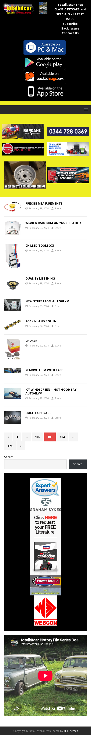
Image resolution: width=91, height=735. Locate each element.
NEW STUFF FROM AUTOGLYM (47, 301)
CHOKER (31, 341)
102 (37, 437)
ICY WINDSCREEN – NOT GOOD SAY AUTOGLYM (50, 391)
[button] (85, 109)
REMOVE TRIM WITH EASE (44, 370)
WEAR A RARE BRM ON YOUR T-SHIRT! (53, 223)
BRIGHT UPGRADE (38, 413)
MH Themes (71, 731)
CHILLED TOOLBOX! (39, 245)
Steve (58, 208)
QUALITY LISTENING (40, 278)
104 (62, 437)
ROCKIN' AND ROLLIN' (41, 321)
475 (9, 446)
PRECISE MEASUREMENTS (43, 203)
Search (9, 457)
